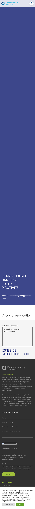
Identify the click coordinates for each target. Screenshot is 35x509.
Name (4, 418)
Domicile (7, 486)
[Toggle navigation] (31, 3)
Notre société (7, 374)
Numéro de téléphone (10, 427)
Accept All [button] (20, 505)
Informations (7, 482)
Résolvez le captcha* (10, 448)
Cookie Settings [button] (9, 505)
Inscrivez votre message (11, 431)
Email (4, 464)
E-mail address (8, 422)
